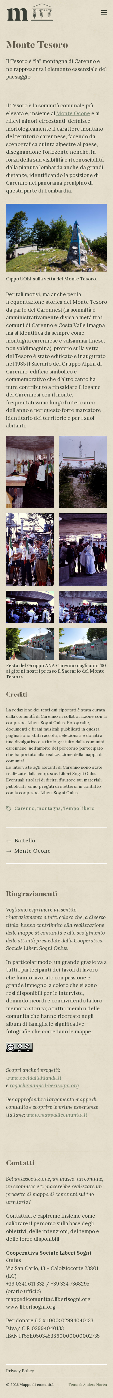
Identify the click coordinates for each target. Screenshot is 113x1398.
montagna (49, 808)
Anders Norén (95, 1384)
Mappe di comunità (37, 1384)
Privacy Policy (20, 1370)
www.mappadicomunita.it (56, 1115)
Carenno (24, 808)
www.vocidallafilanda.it (33, 1078)
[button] (104, 12)
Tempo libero (79, 808)
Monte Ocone (73, 113)
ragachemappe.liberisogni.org (44, 1085)
